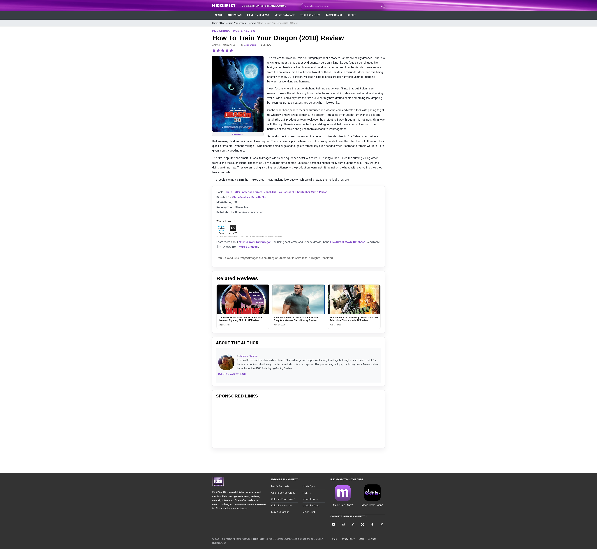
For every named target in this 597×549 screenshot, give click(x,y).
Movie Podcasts (280, 486)
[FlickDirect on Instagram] (343, 524)
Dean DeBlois (259, 197)
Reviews (252, 23)
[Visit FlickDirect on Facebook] (372, 524)
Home (215, 23)
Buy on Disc (238, 134)
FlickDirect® (258, 539)
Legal (361, 539)
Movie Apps (309, 486)
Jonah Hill (270, 192)
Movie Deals (334, 15)
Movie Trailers (310, 499)
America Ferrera (252, 192)
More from (232, 374)
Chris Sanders (241, 197)
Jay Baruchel (286, 192)
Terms (333, 539)
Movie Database (285, 15)
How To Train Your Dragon (233, 23)
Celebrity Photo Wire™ (283, 499)
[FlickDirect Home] (224, 5)
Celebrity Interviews (282, 505)
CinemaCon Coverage (283, 492)
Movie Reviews (311, 505)
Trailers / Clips (310, 15)
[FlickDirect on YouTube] (333, 524)
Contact (372, 539)
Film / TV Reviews (258, 15)
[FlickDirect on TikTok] (353, 524)
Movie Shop (309, 511)
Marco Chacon (250, 45)
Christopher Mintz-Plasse (311, 192)
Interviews (234, 15)
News (218, 15)
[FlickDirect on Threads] (362, 524)
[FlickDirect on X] (382, 524)
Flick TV (307, 492)
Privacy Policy (348, 539)
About (351, 15)
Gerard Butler (232, 192)
